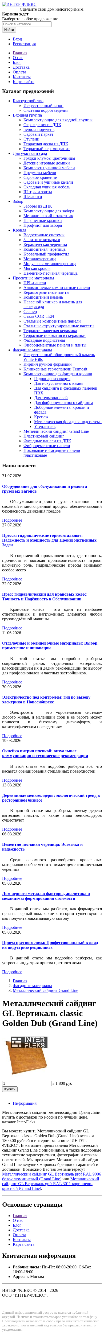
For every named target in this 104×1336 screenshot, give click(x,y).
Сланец (30, 311)
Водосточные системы (44, 235)
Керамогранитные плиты (46, 292)
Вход (17, 39)
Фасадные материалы (32, 350)
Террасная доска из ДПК (45, 144)
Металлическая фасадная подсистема (68, 421)
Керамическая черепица (45, 244)
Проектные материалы (33, 278)
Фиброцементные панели (46, 445)
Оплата (19, 72)
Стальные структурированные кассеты (58, 326)
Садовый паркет (38, 134)
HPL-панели (34, 283)
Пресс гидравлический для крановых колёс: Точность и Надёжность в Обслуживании (44, 596)
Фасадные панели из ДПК (47, 441)
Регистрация (24, 44)
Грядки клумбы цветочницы (49, 158)
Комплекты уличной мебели (49, 168)
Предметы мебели (39, 172)
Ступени (31, 139)
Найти (9, 30)
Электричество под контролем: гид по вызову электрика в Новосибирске (46, 699)
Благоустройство (28, 100)
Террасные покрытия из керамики (54, 335)
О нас (18, 57)
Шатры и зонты (37, 191)
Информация (25, 1103)
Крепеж (41, 417)
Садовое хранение (40, 177)
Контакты (22, 77)
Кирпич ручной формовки (47, 364)
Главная (20, 53)
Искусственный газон (43, 105)
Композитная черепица (44, 249)
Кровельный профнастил (46, 254)
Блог (17, 62)
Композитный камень (43, 297)
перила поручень (38, 129)
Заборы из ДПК (37, 206)
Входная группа (27, 115)
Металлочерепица (39, 259)
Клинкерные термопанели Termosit (55, 369)
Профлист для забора (42, 225)
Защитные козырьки (41, 239)
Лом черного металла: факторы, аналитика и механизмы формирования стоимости (46, 896)
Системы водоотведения (45, 110)
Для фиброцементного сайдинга (63, 402)
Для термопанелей (51, 397)
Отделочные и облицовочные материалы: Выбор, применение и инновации (50, 645)
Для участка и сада (30, 153)
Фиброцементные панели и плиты (54, 345)
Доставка (21, 67)
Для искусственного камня (58, 383)
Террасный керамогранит (46, 148)
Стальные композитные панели (52, 321)
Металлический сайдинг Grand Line (56, 431)
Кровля (19, 230)
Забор (18, 201)
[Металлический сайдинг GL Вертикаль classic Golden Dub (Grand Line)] (26, 1078)
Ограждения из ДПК (42, 124)
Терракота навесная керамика (50, 330)
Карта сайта (23, 81)
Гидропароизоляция (52, 378)
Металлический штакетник (48, 215)
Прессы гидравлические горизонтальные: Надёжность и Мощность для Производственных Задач (49, 540)
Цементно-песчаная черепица (50, 273)
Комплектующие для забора (48, 211)
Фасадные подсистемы (44, 340)
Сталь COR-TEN (38, 316)
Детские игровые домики (46, 163)
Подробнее (12, 520)
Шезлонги (32, 196)
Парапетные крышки (42, 220)
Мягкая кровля (36, 268)
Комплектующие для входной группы (58, 120)
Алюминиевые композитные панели (56, 287)
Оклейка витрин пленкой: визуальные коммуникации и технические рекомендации (45, 753)
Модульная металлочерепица (49, 263)
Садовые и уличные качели (48, 182)
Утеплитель (44, 426)
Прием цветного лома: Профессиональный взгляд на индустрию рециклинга (50, 945)
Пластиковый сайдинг (43, 436)
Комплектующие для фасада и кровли (57, 374)
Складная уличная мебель (46, 187)
